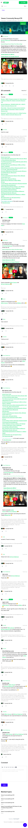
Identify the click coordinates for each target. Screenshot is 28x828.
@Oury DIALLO (12, 188)
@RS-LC (20, 165)
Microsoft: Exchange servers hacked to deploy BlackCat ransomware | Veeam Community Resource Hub (13, 109)
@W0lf (4, 173)
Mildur (4, 319)
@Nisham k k (18, 194)
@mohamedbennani (11, 185)
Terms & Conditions (8, 822)
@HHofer (3, 171)
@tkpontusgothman (7, 162)
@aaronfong (8, 168)
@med (2, 197)
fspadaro (5, 336)
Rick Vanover (5, 36)
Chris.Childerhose (6, 355)
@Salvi (11, 160)
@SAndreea (15, 183)
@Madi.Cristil (8, 515)
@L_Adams (7, 169)
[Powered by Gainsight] (14, 819)
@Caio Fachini (11, 191)
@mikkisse (3, 165)
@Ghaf (2, 187)
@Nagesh (7, 166)
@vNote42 (3, 113)
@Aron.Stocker (20, 158)
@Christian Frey (7, 197)
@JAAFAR (24, 183)
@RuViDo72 (11, 180)
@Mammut (21, 191)
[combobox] (14, 6)
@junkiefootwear (6, 203)
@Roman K (15, 165)
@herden (10, 193)
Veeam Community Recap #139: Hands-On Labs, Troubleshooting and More (11, 807)
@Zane (13, 168)
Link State (5, 129)
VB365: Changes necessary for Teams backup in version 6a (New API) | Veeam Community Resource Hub (13, 100)
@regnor (3, 99)
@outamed (3, 185)
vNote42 (4, 711)
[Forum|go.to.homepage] (6, 2)
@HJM (6, 188)
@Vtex (19, 176)
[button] (1, 3)
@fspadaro (7, 158)
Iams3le (4, 625)
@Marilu (17, 191)
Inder (4, 537)
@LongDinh (21, 162)
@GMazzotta (4, 193)
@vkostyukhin (13, 158)
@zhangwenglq (13, 169)
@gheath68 (10, 194)
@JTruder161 (14, 197)
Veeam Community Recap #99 (7, 799)
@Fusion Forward (3, 182)
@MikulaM (10, 190)
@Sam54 (3, 168)
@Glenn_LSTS (17, 187)
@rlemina (7, 160)
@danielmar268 (18, 168)
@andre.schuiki (9, 165)
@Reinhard (7, 187)
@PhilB (5, 194)
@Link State (4, 108)
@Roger (7, 183)
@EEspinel (10, 179)
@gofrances (6, 199)
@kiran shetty (4, 179)
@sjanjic (15, 176)
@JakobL (12, 187)
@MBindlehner (9, 171)
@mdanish (5, 191)
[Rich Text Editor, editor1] (14, 775)
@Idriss (10, 183)
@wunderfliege (4, 190)
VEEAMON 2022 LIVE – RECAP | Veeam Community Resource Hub (13, 105)
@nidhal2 (20, 183)
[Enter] (2, 6)
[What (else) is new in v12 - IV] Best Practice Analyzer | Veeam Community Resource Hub (13, 114)
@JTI (14, 194)
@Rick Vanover (13, 282)
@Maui (19, 180)
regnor (4, 299)
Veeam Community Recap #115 (7, 795)
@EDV (16, 180)
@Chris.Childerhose (5, 40)
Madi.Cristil (5, 240)
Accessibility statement (19, 822)
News (3, 10)
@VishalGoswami (9, 176)
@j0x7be (3, 174)
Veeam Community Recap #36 (7, 802)
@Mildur (19, 303)
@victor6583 (15, 162)
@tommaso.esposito (17, 171)
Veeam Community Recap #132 (8, 811)
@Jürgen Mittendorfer (11, 173)
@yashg (7, 180)
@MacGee (18, 188)
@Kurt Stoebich (4, 175)
